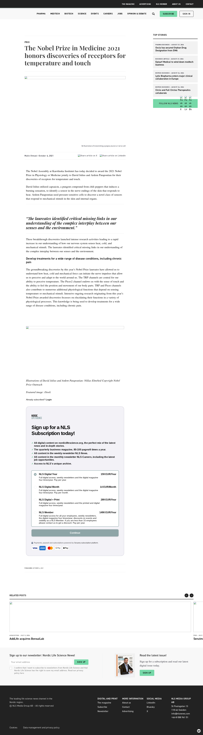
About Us (176, 4)
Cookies (13, 727)
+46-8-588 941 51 (179, 717)
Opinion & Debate (136, 13)
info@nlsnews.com (180, 713)
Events (95, 13)
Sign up (81, 662)
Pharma (41, 13)
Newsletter (102, 711)
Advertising (145, 4)
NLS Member (161, 4)
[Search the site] (153, 14)
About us (126, 702)
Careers (108, 13)
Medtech (55, 13)
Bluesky (151, 706)
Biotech (68, 13)
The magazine (104, 702)
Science (82, 13)
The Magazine (128, 4)
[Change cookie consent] (199, 731)
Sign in (186, 13)
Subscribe (168, 13)
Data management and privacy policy (41, 727)
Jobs (120, 13)
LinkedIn (151, 702)
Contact (189, 4)
